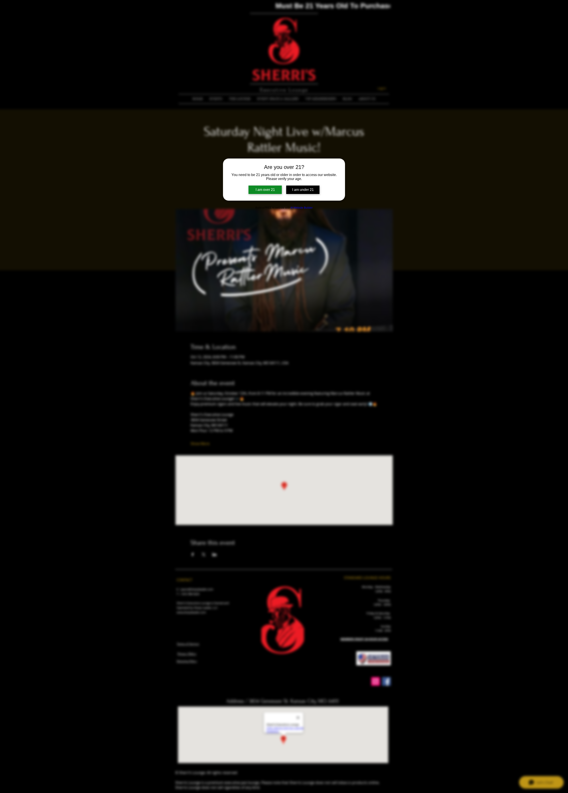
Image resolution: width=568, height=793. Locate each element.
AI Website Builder (301, 207)
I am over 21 (265, 190)
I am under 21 (303, 190)
